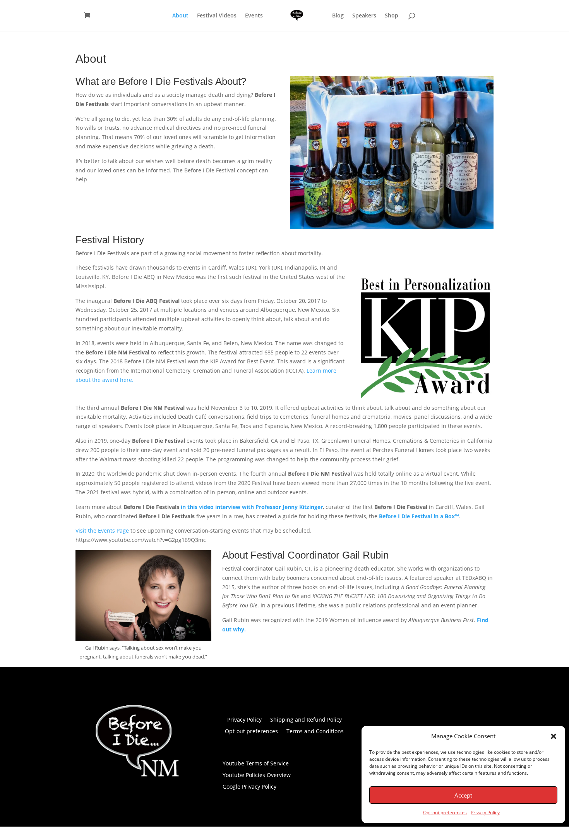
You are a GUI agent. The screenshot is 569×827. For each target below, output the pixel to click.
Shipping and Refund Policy (306, 720)
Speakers (364, 16)
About (180, 16)
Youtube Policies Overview (257, 775)
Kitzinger (310, 507)
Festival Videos (217, 16)
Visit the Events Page (102, 530)
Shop (391, 16)
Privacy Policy (485, 812)
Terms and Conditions (315, 732)
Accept (463, 795)
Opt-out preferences (445, 812)
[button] (553, 736)
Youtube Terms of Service (256, 764)
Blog (338, 16)
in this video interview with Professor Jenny (239, 507)
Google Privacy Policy (249, 787)
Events (254, 16)
